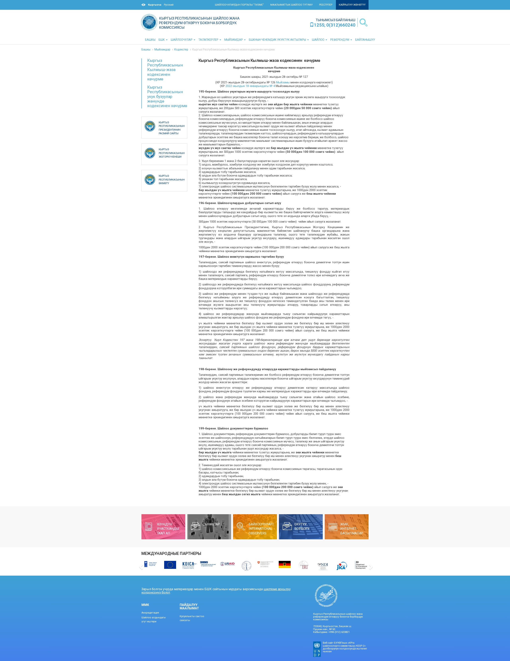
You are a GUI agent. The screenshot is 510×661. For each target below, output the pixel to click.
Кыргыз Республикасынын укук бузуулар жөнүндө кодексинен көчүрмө (167, 96)
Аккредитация (150, 612)
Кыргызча (154, 4)
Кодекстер (181, 49)
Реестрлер (325, 4)
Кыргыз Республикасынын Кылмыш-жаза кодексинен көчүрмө (165, 70)
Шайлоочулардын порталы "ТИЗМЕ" (239, 4)
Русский (169, 4)
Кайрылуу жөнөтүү (352, 4)
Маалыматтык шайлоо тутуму (291, 4)
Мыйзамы (283, 82)
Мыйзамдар (162, 49)
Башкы (145, 49)
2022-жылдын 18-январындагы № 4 (250, 86)
